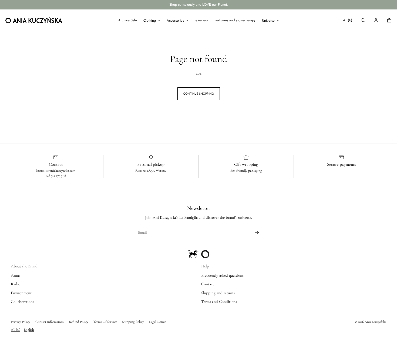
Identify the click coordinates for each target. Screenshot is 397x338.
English (29, 329)
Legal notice (157, 322)
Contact (207, 283)
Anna (15, 275)
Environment (21, 292)
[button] (362, 20)
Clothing (149, 20)
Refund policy (78, 322)
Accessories (175, 20)
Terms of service (105, 322)
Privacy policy (20, 322)
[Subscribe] (252, 232)
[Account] (376, 20)
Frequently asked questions (222, 275)
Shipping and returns (218, 292)
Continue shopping (198, 93)
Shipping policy (133, 322)
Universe (268, 20)
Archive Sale (127, 20)
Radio (15, 283)
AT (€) (347, 20)
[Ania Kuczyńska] (33, 20)
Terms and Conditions (219, 301)
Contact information (49, 322)
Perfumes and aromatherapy (234, 20)
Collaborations (22, 301)
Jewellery (201, 20)
